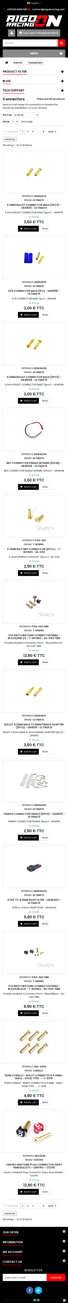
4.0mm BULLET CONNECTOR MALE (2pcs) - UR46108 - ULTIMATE (34, 378)
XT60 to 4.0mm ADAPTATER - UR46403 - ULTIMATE (34, 901)
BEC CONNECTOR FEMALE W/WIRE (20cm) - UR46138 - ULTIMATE (34, 464)
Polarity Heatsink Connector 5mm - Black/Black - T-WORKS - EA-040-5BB (34, 987)
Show (6, 121)
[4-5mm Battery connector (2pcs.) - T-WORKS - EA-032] (34, 516)
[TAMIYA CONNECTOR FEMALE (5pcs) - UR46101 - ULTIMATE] (34, 781)
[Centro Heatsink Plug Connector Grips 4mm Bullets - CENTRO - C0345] (34, 1132)
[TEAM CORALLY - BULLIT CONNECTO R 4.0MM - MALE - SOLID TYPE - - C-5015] (34, 1042)
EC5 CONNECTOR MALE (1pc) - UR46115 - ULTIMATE (34, 292)
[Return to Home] (6, 62)
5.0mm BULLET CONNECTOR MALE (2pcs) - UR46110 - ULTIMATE (34, 206)
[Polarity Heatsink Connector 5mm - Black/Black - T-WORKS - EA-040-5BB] (34, 953)
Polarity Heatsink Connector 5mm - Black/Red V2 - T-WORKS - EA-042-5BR (34, 636)
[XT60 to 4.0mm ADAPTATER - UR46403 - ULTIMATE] (34, 867)
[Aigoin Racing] (34, 21)
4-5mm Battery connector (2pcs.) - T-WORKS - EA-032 (34, 550)
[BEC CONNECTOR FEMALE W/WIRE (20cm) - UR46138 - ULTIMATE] (34, 430)
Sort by (7, 115)
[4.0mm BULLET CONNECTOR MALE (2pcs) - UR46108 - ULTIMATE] (34, 344)
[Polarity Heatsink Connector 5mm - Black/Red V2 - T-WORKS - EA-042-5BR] (34, 602)
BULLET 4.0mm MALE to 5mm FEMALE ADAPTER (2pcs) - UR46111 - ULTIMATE (34, 726)
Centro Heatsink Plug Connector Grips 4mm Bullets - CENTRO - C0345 (34, 1166)
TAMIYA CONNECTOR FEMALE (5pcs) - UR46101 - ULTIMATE (34, 815)
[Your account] (11, 33)
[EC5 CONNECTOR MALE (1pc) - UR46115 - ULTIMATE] (34, 258)
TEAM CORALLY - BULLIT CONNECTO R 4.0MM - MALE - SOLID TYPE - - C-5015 (34, 1077)
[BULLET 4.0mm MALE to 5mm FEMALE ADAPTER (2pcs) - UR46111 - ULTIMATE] (34, 692)
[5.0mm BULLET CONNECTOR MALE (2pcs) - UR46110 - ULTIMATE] (34, 172)
